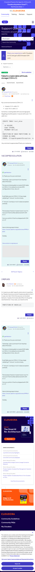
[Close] (33, 532)
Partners (21, 14)
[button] (32, 99)
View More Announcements (17, 481)
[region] (17, 551)
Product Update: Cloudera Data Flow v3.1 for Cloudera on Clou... (17, 476)
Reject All (17, 563)
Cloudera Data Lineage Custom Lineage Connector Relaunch (16, 463)
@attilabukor (7, 172)
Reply (29, 148)
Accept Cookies (17, 568)
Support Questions (8, 63)
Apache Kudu (19, 82)
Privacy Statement (15, 555)
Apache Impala (11, 82)
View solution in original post (10, 243)
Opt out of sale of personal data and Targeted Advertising (17, 559)
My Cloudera (6, 526)
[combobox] (17, 42)
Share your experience (15, 53)
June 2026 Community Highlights (11, 457)
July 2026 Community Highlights (11, 452)
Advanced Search (6, 46)
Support (29, 14)
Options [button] (6, 67)
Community (5, 14)
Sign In (5, 22)
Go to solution (26, 72)
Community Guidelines (10, 519)
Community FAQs (8, 522)
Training (14, 14)
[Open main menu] (33, 22)
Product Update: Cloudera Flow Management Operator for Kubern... (17, 469)
